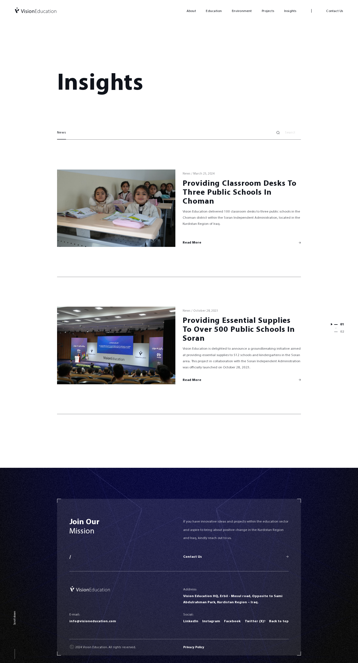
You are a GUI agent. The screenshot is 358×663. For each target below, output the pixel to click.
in (268, 192)
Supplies (274, 320)
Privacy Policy (193, 647)
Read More (192, 242)
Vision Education (35, 11)
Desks (274, 183)
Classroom (241, 183)
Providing (201, 183)
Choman (198, 201)
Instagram (211, 621)
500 (221, 329)
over (203, 329)
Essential (239, 320)
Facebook (232, 621)
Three (194, 192)
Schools (247, 192)
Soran (193, 338)
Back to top (279, 621)
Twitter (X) (254, 621)
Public (219, 192)
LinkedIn (190, 621)
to (292, 183)
